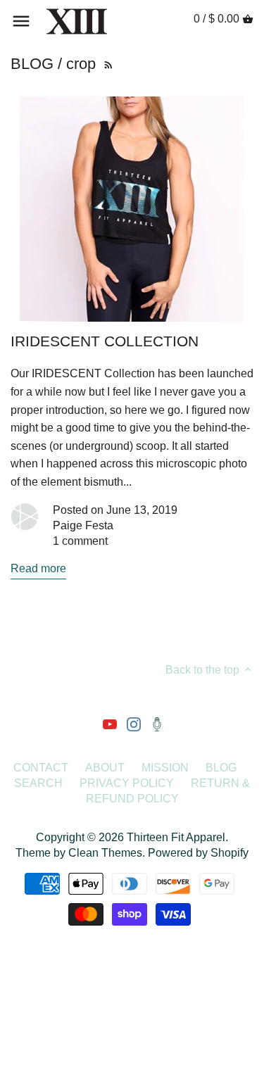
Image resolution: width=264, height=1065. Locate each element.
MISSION (165, 768)
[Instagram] (134, 723)
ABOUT (105, 768)
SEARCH (38, 783)
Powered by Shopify (198, 853)
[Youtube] (110, 723)
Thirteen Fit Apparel (176, 837)
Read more (38, 568)
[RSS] (107, 64)
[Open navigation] (21, 21)
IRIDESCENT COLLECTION (105, 341)
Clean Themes (105, 853)
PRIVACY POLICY (127, 783)
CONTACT (40, 768)
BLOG (221, 768)
